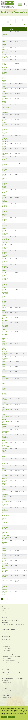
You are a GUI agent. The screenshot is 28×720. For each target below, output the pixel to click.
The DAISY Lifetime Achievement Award (10, 662)
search (25, 4)
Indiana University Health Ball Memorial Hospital (4, 177)
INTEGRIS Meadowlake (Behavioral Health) (5, 482)
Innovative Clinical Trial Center (5, 358)
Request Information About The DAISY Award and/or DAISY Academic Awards (13, 625)
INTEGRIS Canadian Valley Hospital (4, 451)
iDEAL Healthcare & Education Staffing (5, 43)
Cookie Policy (5, 704)
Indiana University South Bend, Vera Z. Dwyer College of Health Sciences (5, 293)
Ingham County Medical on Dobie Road (4, 349)
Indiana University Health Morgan (4, 220)
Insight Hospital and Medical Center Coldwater (5, 400)
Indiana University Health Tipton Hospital (5, 246)
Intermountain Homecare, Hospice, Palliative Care (5, 533)
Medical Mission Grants (7, 686)
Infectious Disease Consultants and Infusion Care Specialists (5, 326)
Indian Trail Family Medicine (4, 121)
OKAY (4, 716)
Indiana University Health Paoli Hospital (5, 232)
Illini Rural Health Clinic (5, 57)
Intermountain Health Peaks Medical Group (5, 527)
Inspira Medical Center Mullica (5, 413)
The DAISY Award (6, 639)
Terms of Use (22, 704)
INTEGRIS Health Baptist (5, 462)
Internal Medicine (4, 547)
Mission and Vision (5, 608)
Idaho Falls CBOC (4, 38)
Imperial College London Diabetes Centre (4, 78)
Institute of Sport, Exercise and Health (5, 431)
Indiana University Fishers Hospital (4, 159)
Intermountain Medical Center (5, 538)
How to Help (4, 617)
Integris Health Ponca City (5, 472)
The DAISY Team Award (7, 658)
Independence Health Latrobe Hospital (5, 100)
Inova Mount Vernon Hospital (5, 383)
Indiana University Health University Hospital (4, 253)
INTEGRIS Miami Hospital (4, 488)
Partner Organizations (6, 646)
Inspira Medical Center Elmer (5, 410)
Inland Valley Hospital (5, 354)
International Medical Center (5, 571)
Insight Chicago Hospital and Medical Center (5, 394)
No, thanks (11, 716)
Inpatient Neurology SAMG (4, 388)
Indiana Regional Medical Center (5, 150)
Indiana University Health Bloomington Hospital (5, 192)
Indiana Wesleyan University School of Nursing (4, 302)
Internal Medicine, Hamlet (4, 552)
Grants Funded (5, 680)
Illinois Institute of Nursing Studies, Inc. (5, 65)
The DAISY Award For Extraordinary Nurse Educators (13, 665)
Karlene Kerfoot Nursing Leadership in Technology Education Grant (13, 694)
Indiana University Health (4, 164)
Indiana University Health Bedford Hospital (4, 184)
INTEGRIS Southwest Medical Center (5, 493)
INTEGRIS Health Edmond (4, 467)
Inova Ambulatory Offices (5, 368)
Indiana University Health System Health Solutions (5, 239)
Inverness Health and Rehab (4, 593)
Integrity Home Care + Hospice (5, 498)
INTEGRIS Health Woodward (4, 477)
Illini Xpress (4, 59)
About (3, 606)
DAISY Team (4, 610)
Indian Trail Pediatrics (4, 125)
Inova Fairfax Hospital (5, 375)
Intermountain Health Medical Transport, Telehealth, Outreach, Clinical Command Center (5, 518)
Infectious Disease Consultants (5, 319)
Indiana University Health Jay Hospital (4, 206)
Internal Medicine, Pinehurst (4, 557)
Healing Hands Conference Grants (9, 701)
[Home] (7, 4)
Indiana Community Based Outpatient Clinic (5, 130)
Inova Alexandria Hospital (4, 363)
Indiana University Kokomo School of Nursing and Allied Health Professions (5, 277)
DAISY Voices (4, 644)
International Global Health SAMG (5, 567)
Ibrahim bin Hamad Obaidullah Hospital (4, 34)
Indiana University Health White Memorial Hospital (5, 267)
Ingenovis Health (4, 344)
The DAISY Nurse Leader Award (8, 660)
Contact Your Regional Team (8, 632)
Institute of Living (4, 427)
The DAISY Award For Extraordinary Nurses (11, 656)
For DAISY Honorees (6, 650)
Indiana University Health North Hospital (5, 226)
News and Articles (5, 615)
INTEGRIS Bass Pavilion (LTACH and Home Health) (5, 444)
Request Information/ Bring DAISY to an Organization (11, 621)
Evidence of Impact (6, 642)
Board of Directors (6, 613)
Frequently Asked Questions (8, 629)
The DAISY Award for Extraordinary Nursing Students (13, 667)
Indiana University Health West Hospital (5, 260)
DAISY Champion (5, 669)
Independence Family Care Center (5, 85)
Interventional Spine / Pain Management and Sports (5, 587)
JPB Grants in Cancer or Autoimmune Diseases (12, 672)
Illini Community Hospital (5, 53)
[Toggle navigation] (20, 4)
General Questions (6, 636)
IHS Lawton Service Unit (5, 48)
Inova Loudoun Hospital (5, 379)
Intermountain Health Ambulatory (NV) (5, 510)
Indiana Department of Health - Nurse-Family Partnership (5, 138)
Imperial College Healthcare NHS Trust (4, 71)
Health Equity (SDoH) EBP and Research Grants (12, 678)
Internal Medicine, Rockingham (5, 562)
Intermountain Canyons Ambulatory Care (5, 503)
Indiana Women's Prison (4, 309)
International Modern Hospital (5, 577)
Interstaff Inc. (5, 580)
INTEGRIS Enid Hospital (5, 455)
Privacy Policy (14, 704)
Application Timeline (6, 674)
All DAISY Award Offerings (7, 654)
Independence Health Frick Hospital (5, 95)
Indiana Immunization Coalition (5, 145)
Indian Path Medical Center (5, 111)
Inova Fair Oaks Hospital (5, 372)
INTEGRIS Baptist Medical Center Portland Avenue (5, 437)
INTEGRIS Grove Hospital (5, 459)
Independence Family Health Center (5, 90)
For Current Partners (6, 648)
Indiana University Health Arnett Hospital (5, 170)
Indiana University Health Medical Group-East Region (5, 212)
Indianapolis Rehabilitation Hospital (5, 314)
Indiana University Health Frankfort (4, 199)
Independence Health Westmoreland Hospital (5, 107)
